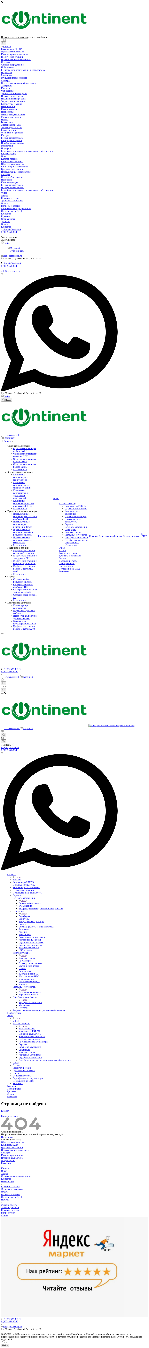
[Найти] (3, 43)
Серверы (5, 1152)
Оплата (4, 1192)
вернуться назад (13, 1139)
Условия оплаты (9, 1205)
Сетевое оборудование (30, 903)
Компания (6, 1163)
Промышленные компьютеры (16, 1150)
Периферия (24, 916)
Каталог (17, 879)
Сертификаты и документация (16, 1176)
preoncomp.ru (15, 256)
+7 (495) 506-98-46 (11, 229)
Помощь (5, 1199)
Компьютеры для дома (12, 1155)
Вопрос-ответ (8, 1213)
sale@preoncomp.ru (10, 271)
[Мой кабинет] (2, 680)
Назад (19, 877)
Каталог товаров (27, 1028)
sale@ (6, 256)
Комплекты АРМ (9, 1145)
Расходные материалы (30, 992)
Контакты (6, 1179)
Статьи (4, 1215)
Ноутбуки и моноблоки (30, 1002)
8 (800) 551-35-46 (9, 232)
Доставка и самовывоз (12, 1189)
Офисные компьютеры (12, 1142)
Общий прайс (8, 1160)
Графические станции (12, 1147)
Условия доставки (10, 1207)
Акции (4, 1173)
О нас (15, 1021)
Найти (5, 1345)
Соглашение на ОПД (11, 1197)
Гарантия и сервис (10, 1186)
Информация (7, 1181)
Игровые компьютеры (12, 1158)
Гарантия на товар (10, 1210)
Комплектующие (27, 958)
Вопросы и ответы (10, 1194)
